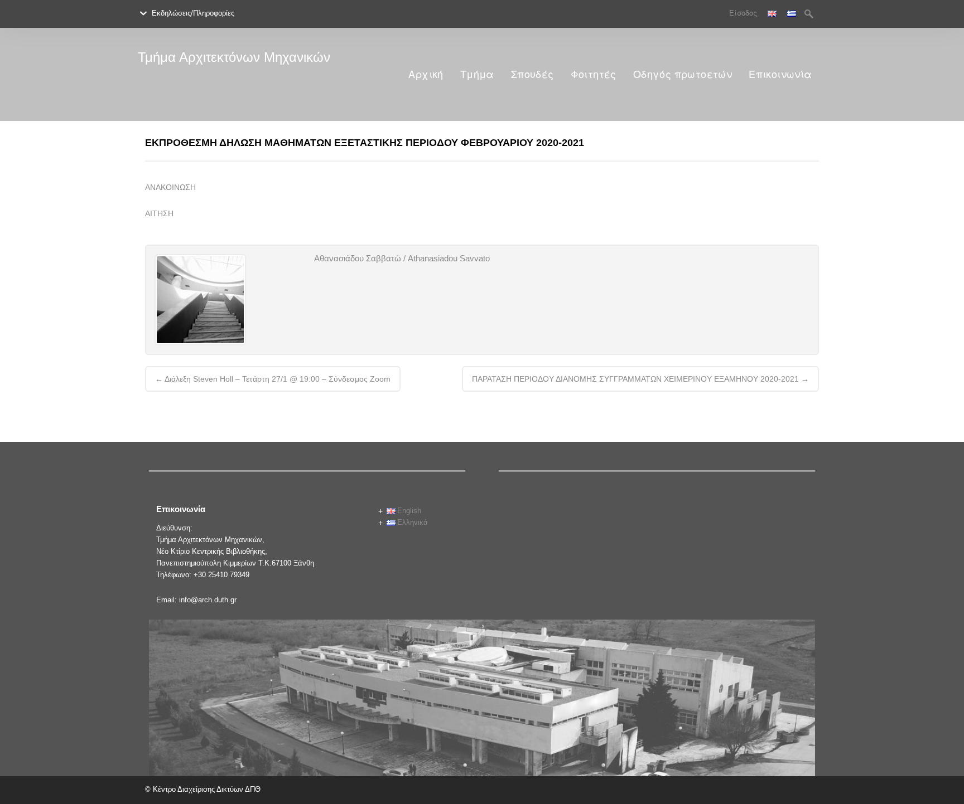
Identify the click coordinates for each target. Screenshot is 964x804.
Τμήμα (477, 74)
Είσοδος (743, 13)
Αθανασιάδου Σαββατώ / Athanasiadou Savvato (402, 258)
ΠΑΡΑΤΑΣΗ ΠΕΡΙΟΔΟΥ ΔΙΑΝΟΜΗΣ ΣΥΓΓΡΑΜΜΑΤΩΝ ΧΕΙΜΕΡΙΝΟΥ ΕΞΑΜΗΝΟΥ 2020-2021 (640, 378)
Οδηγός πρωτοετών (682, 74)
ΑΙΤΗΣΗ (159, 213)
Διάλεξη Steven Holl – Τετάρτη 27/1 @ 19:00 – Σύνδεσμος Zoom (273, 378)
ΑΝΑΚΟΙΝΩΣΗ (170, 187)
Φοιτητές (593, 74)
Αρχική (425, 74)
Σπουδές (532, 74)
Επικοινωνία (780, 74)
